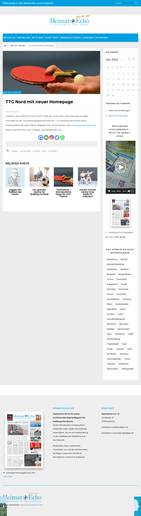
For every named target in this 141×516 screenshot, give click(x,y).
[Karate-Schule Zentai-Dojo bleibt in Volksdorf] (87, 177)
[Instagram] (51, 137)
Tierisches (124, 354)
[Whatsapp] (62, 137)
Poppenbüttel (112, 344)
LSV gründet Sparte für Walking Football (39, 192)
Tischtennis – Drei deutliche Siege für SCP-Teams (63, 193)
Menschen (123, 324)
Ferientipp (111, 289)
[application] (120, 167)
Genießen (88, 37)
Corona (110, 279)
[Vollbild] (132, 191)
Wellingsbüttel (128, 369)
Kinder (123, 309)
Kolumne (110, 314)
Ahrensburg (112, 259)
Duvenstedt (122, 279)
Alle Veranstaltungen (118, 115)
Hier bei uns (23, 37)
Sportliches (111, 354)
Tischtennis (52, 151)
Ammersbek (112, 269)
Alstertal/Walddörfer (115, 264)
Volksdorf (111, 364)
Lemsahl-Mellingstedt (116, 319)
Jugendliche (112, 309)
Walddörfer (123, 364)
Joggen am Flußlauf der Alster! (15, 192)
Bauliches (125, 269)
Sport (44, 151)
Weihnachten (112, 369)
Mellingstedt (25, 151)
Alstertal (123, 259)
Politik (130, 334)
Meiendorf (111, 324)
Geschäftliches (113, 299)
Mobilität (110, 329)
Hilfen (109, 304)
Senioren (120, 349)
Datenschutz (36, 505)
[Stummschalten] (129, 191)
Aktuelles (9, 37)
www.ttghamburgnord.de (84, 125)
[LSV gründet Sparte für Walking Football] (39, 177)
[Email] (46, 137)
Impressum (24, 505)
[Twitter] (57, 137)
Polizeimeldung (113, 339)
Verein (127, 359)
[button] (120, 167)
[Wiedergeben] (109, 191)
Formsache (123, 289)
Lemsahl (14, 151)
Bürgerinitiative (125, 274)
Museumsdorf (124, 329)
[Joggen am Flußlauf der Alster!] (15, 177)
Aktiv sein (37, 37)
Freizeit (110, 294)
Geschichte (121, 294)
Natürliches (120, 334)
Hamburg (127, 299)
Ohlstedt (36, 151)
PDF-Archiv (120, 236)
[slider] (119, 191)
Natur (109, 334)
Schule (110, 349)
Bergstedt (111, 274)
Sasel (124, 344)
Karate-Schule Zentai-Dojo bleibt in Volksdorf (88, 193)
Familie (124, 284)
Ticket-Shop (52, 37)
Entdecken (101, 37)
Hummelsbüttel (122, 304)
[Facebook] (40, 137)
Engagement (112, 284)
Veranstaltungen (70, 37)
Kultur (120, 314)
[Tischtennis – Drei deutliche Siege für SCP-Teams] (63, 177)
